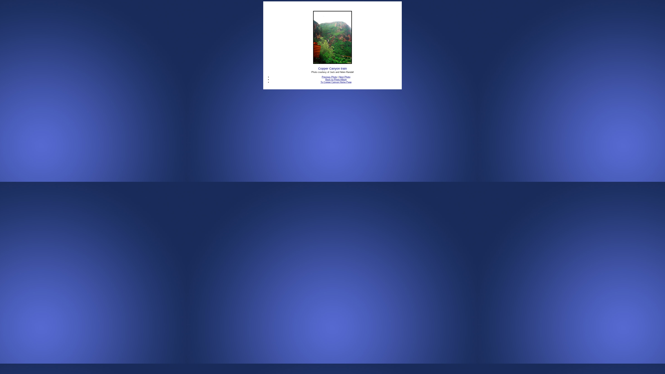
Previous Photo (329, 77)
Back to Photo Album (336, 79)
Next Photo (344, 77)
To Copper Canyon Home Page (336, 82)
